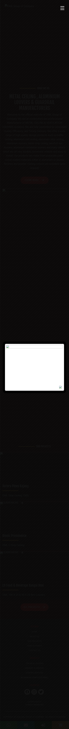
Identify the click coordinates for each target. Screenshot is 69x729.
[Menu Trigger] (62, 8)
